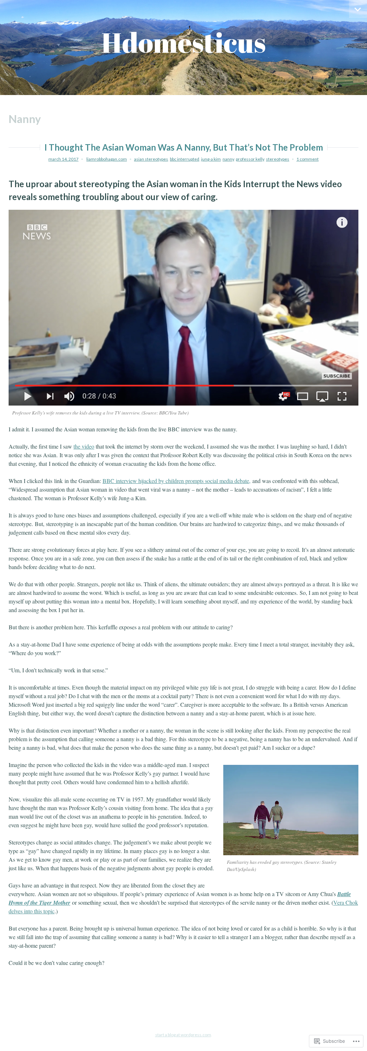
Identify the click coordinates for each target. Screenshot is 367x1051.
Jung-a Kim (211, 159)
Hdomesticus (183, 42)
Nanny (228, 159)
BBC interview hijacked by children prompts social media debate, (177, 480)
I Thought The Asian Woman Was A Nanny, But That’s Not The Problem (183, 147)
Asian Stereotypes (151, 159)
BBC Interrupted (184, 159)
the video (83, 446)
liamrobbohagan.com (106, 159)
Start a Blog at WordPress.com (183, 1034)
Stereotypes (277, 159)
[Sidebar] (358, 9)
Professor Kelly (250, 159)
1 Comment (307, 159)
